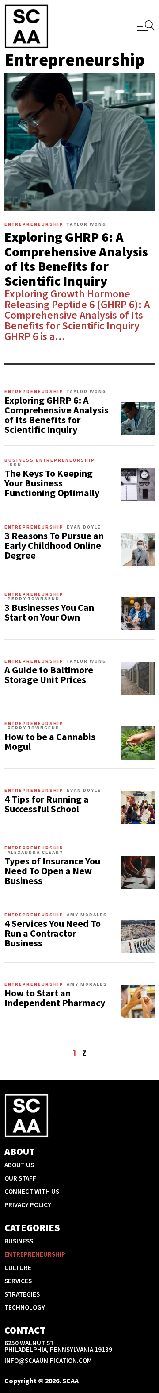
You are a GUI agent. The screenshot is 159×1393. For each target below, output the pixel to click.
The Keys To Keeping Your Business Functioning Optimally (51, 483)
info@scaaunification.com (48, 1360)
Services (18, 1281)
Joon (15, 465)
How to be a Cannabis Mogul (49, 741)
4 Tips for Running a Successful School (46, 804)
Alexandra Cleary (35, 852)
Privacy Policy (27, 1204)
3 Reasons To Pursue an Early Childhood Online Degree (54, 545)
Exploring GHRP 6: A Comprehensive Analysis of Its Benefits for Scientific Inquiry (76, 258)
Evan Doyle (84, 527)
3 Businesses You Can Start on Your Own (49, 612)
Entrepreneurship (34, 224)
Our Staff (20, 1178)
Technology (24, 1307)
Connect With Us (31, 1191)
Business (19, 460)
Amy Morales (87, 915)
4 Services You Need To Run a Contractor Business (52, 933)
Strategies (22, 1294)
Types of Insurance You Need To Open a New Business (52, 871)
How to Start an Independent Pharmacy (54, 998)
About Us (19, 1165)
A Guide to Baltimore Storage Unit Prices (48, 675)
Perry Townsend (34, 599)
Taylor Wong (86, 224)
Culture (17, 1267)
